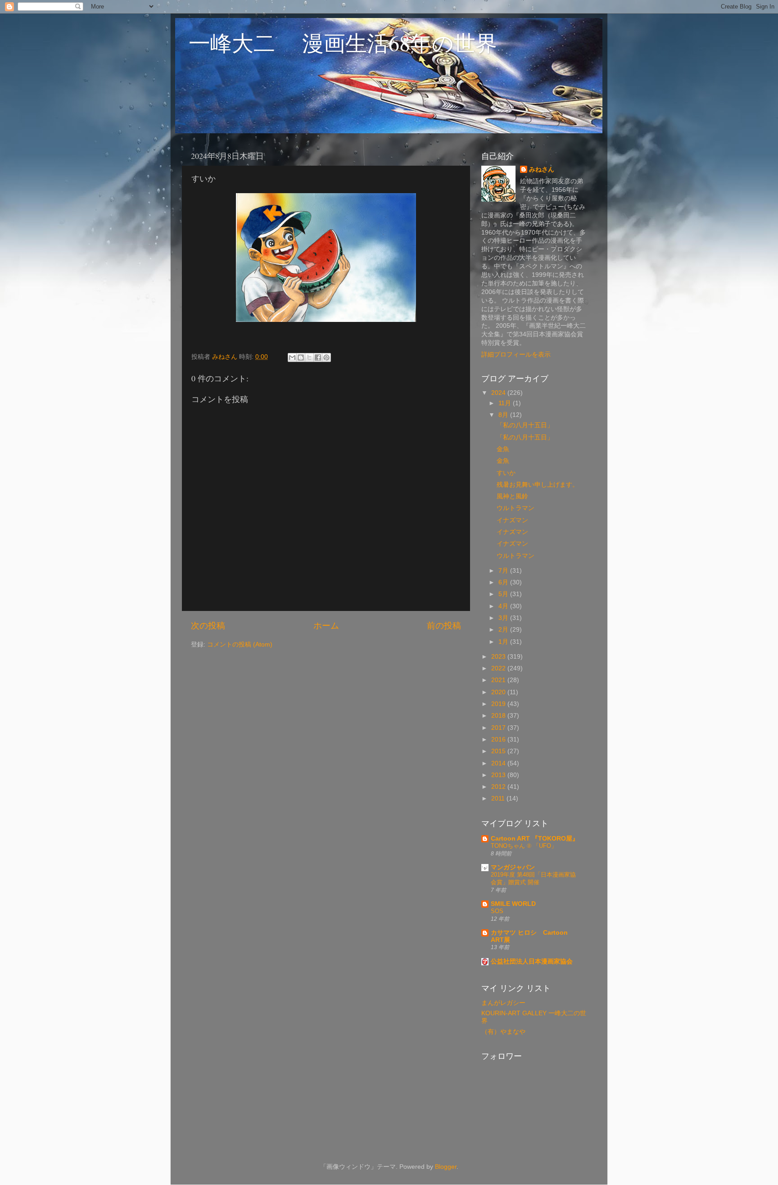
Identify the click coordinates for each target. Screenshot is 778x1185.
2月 (504, 629)
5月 (504, 594)
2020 (499, 692)
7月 (504, 570)
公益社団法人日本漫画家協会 (532, 961)
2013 (499, 775)
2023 (499, 656)
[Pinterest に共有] (326, 357)
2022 (499, 668)
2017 (499, 727)
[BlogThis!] (300, 357)
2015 (499, 751)
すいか (506, 473)
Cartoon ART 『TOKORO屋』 (535, 838)
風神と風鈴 (512, 496)
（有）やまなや (503, 1031)
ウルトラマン (515, 508)
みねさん (541, 169)
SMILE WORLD (513, 903)
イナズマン (512, 520)
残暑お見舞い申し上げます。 (538, 484)
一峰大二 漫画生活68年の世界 (343, 42)
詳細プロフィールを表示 (516, 354)
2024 (499, 392)
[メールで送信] (292, 357)
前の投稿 (444, 625)
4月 (504, 606)
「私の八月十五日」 (525, 425)
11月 (505, 403)
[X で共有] (309, 357)
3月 (504, 618)
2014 (499, 763)
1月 (504, 641)
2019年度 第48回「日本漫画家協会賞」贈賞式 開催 (533, 878)
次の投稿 (208, 625)
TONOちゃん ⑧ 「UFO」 (524, 845)
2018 (499, 715)
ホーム (326, 625)
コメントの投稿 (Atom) (239, 644)
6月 (504, 582)
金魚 (503, 449)
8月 (504, 415)
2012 (499, 786)
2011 (499, 798)
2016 (499, 739)
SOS (497, 911)
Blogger (446, 1166)
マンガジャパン (513, 867)
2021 (499, 680)
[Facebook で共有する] (317, 357)
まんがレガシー (503, 1003)
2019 (499, 704)
